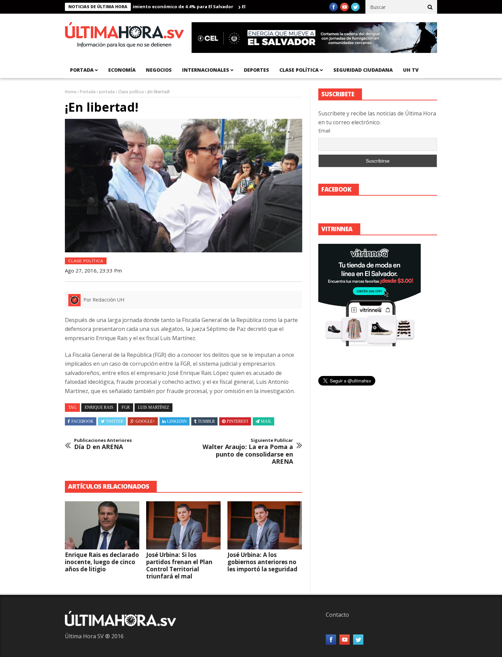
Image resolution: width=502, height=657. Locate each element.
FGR (126, 407)
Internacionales (205, 70)
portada (82, 70)
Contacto (337, 614)
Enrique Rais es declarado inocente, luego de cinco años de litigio (102, 562)
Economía (122, 70)
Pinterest (237, 421)
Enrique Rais (99, 407)
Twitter (114, 421)
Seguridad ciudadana (363, 70)
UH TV (411, 70)
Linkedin (177, 421)
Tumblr (206, 421)
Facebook (82, 421)
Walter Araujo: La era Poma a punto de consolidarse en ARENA (248, 451)
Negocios (159, 70)
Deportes (256, 70)
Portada (88, 92)
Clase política (299, 70)
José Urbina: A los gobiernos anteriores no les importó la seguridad (262, 562)
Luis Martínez (153, 407)
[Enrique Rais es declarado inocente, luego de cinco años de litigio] (102, 525)
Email (324, 130)
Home (70, 92)
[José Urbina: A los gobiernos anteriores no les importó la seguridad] (264, 525)
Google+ (145, 421)
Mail (266, 421)
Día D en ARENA (103, 444)
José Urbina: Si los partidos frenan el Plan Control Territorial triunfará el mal (179, 565)
